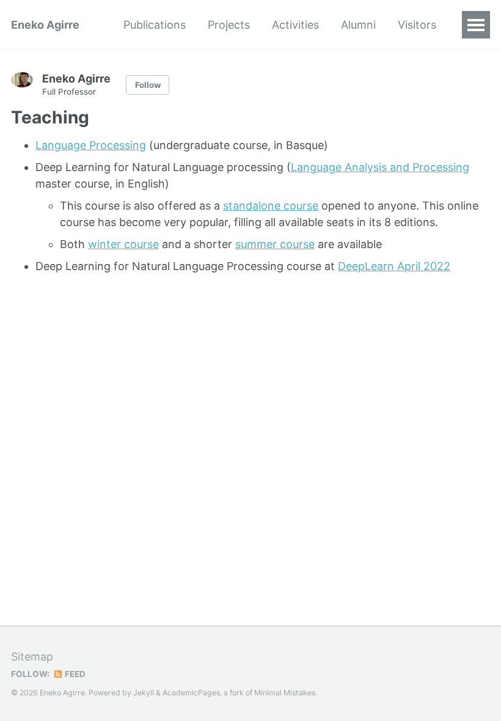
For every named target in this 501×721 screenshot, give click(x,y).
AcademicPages (191, 692)
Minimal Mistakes (284, 692)
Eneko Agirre (45, 24)
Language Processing (90, 145)
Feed (74, 674)
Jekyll (143, 692)
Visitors (417, 24)
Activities (295, 24)
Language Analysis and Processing (380, 167)
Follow (148, 85)
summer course (275, 244)
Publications (154, 24)
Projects (229, 24)
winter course (123, 244)
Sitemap (32, 656)
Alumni (358, 24)
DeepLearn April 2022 (394, 266)
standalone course (270, 205)
